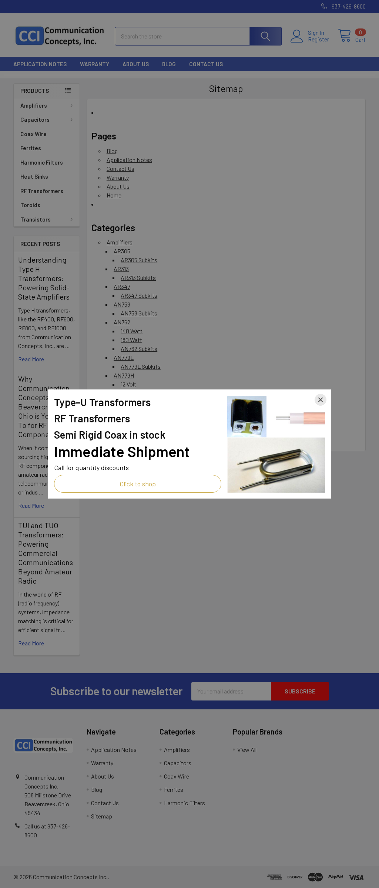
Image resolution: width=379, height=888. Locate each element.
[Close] (320, 400)
